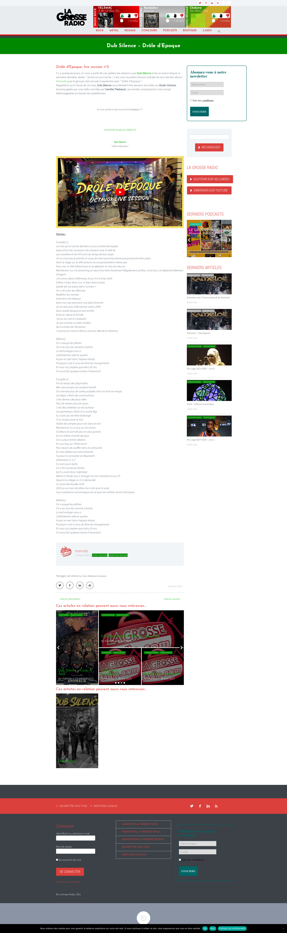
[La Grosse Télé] (223, 3)
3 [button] (121, 683)
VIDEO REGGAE (99, 555)
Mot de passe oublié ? (69, 882)
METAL (114, 30)
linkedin (212, 3)
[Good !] (122, 15)
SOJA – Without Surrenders (200, 404)
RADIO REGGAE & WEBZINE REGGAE (143, 839)
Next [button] (181, 647)
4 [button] (124, 683)
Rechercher (211, 147)
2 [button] (119, 683)
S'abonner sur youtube (211, 190)
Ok (205, 928)
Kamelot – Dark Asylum (198, 333)
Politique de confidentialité (232, 928)
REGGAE (130, 30)
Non (213, 928)
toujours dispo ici (120, 129)
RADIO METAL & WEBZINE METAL (141, 832)
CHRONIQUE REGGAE (194, 382)
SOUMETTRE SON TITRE (73, 806)
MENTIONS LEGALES (105, 806)
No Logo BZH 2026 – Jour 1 (201, 439)
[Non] (283, 928)
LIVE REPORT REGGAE (194, 346)
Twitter (60, 585)
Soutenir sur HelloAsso (211, 179)
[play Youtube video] (120, 192)
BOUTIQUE (190, 30)
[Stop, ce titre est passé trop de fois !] (129, 15)
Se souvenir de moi (69, 859)
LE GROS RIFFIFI (195, 224)
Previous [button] (58, 647)
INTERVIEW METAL (194, 275)
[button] (219, 31)
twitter (200, 3)
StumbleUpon (90, 585)
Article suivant (172, 599)
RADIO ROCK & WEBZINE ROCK (140, 824)
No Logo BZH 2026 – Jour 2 (201, 368)
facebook (206, 3)
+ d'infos (133, 21)
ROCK (99, 30)
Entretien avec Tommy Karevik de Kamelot (208, 297)
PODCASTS (170, 30)
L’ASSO (207, 30)
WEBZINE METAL (207, 275)
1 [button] (116, 683)
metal (141, 17)
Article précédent (70, 599)
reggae (187, 17)
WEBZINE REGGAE (118, 555)
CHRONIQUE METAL (194, 311)
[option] (83, 647)
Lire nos (203, 100)
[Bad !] (135, 15)
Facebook (70, 585)
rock (95, 17)
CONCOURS (149, 30)
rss (218, 3)
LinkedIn (80, 585)
